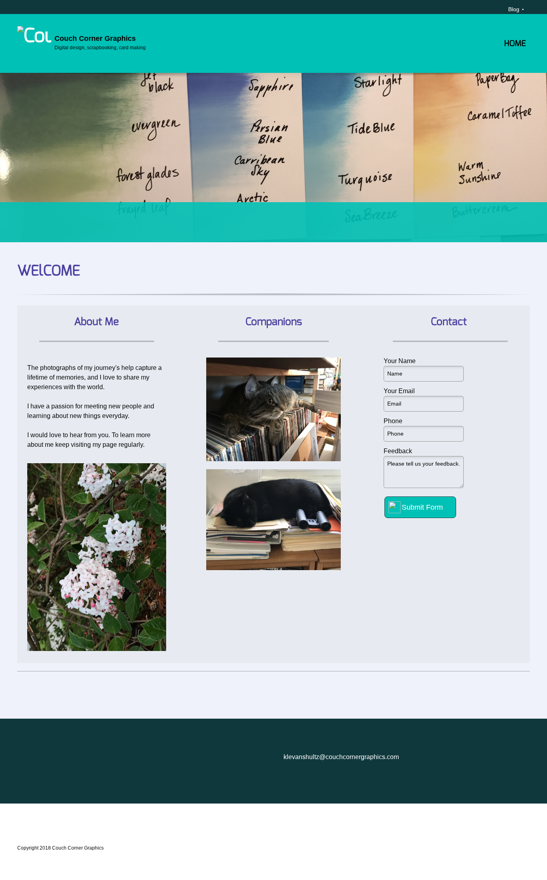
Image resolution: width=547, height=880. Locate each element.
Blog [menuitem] (513, 9)
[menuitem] (515, 50)
